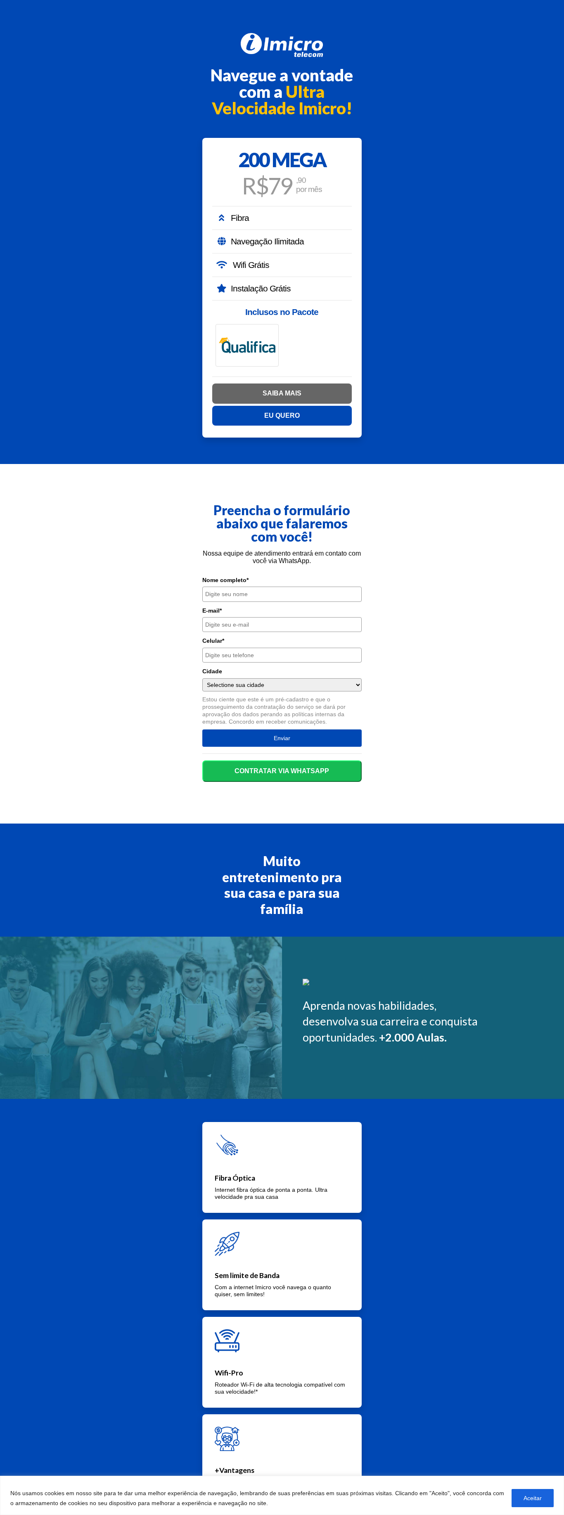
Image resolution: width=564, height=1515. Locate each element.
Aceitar (533, 1498)
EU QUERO (282, 415)
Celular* (213, 640)
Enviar (282, 738)
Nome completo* (225, 580)
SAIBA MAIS (282, 393)
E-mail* (212, 610)
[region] (282, 1495)
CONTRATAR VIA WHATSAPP (282, 770)
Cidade (212, 671)
